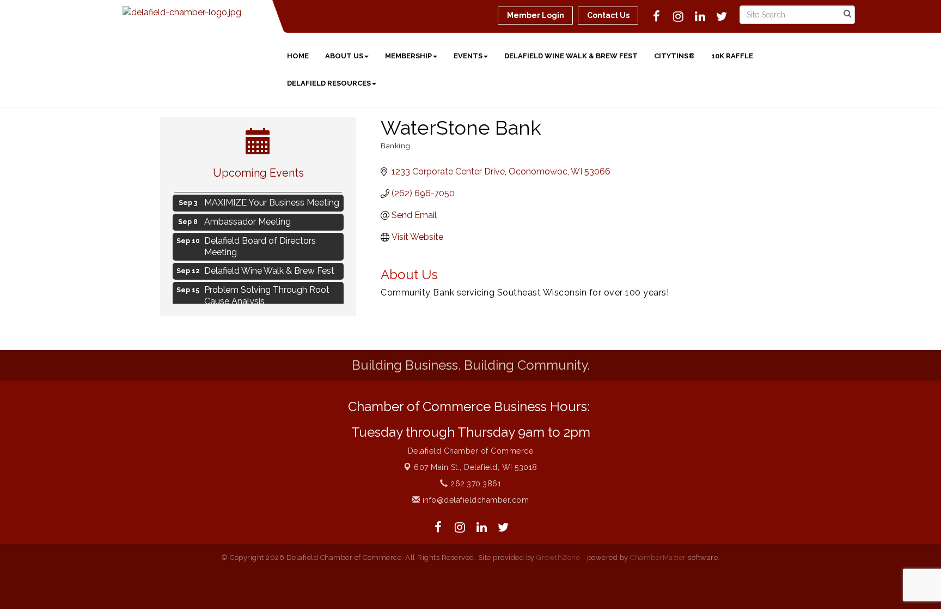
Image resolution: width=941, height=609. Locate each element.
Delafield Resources (329, 83)
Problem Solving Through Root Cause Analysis (266, 293)
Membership (408, 56)
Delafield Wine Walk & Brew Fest (571, 56)
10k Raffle (732, 56)
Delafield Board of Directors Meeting (260, 244)
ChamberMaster (658, 557)
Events (468, 56)
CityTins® (674, 56)
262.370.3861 (474, 483)
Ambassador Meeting (247, 219)
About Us (344, 56)
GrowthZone (558, 557)
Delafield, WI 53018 (475, 467)
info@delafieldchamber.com (474, 500)
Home (298, 56)
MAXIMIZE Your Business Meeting (271, 200)
